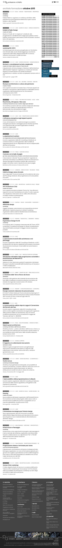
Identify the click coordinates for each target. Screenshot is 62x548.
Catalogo (5, 503)
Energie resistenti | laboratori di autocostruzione (18, 291)
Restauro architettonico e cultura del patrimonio (18, 84)
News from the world (8, 505)
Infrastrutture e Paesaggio (11, 427)
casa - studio (20, 493)
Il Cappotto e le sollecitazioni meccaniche (16, 343)
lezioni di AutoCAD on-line (23, 509)
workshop (38, 99)
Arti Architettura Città (10, 186)
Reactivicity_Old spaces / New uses (14, 102)
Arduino (21, 11)
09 (54, 18)
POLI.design (32, 170)
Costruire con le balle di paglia (12, 154)
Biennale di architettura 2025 (52, 519)
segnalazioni (26, 539)
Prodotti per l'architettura (9, 517)
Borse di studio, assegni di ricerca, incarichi (38, 488)
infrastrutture (34, 425)
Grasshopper (28, 202)
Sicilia (16, 11)
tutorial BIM (49, 514)
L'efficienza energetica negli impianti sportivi (17, 118)
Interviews (5, 515)
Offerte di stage (35, 497)
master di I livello (23, 28)
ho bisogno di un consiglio (21, 487)
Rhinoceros (35, 202)
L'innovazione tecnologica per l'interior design (17, 411)
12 (58, 18)
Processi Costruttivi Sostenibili (30, 254)
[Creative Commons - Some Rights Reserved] (55, 543)
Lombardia (17, 170)
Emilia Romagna (19, 425)
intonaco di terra (34, 323)
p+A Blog (5, 501)
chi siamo (12, 539)
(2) (54, 68)
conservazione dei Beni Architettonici (39, 62)
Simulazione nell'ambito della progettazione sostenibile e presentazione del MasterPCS (21, 257)
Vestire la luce (7, 361)
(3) (45, 68)
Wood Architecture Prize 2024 (52, 527)
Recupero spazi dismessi (25, 99)
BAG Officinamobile (23, 323)
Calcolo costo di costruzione (50, 508)
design (22, 202)
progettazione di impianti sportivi (30, 116)
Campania (17, 202)
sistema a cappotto (19, 340)
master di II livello (30, 184)
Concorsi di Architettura (8, 489)
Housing (5, 393)
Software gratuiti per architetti (22, 513)
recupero (24, 81)
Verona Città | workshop (10, 465)
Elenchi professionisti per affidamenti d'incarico (38, 491)
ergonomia (31, 218)
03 (47, 16)
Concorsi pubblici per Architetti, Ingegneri (37, 485)
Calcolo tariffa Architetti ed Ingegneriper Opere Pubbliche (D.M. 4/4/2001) (52, 504)
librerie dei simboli (21, 511)
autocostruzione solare (39, 288)
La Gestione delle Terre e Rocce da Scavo (16, 275)
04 (48, 16)
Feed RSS (34, 510)
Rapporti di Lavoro (36, 499)
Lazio (17, 28)
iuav (20, 254)
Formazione (6, 11)
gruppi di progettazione (23, 484)
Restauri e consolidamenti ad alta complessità (18, 64)
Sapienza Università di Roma (35, 28)
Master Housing (33, 391)
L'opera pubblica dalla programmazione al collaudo (19, 379)
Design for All (24, 218)
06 (51, 16)
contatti (56, 541)
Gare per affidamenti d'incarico (37, 494)
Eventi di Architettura (8, 484)
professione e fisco (22, 502)
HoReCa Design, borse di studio (13, 172)
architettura (22, 184)
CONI (20, 116)
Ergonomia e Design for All (11, 221)
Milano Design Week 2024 (52, 525)
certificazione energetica (23, 500)
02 (46, 16)
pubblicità (19, 539)
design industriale (24, 358)
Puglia (16, 99)
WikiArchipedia (35, 515)
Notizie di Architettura (8, 491)
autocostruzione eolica (26, 288)
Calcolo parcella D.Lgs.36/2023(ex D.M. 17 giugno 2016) (51, 489)
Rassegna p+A (6, 519)
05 (49, 16)
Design (4, 496)
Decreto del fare (24, 272)
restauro (29, 81)
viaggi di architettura (22, 489)
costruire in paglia (24, 152)
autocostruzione (35, 463)
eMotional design (8, 204)
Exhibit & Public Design (10, 30)
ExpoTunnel (26, 425)
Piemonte (17, 218)
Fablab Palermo (28, 11)
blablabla (19, 498)
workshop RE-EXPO (9, 48)
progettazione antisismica (30, 443)
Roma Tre (35, 81)
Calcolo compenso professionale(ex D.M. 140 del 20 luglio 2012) (52, 498)
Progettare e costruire (8, 507)
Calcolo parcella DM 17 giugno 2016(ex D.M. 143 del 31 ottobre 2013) (52, 493)
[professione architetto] (14, 2)
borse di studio (25, 170)
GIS (20, 81)
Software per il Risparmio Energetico (23, 516)
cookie (56, 539)
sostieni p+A (34, 539)
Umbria (16, 272)
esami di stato (20, 496)
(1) (47, 63)
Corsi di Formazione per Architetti (8, 487)
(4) (53, 76)
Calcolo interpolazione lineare (51, 511)
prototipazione (36, 11)
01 (44, 16)
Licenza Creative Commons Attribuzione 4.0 (43, 543)
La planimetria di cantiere (11, 136)
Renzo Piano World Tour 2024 (52, 522)
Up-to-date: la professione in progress (8, 513)
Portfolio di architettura (37, 501)
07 (52, 16)
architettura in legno (25, 463)
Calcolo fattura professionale (50, 485)
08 (53, 16)
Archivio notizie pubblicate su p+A (7, 498)
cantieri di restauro (24, 62)
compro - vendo (21, 491)
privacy (51, 539)
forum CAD (20, 506)
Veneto (17, 46)
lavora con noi (44, 539)
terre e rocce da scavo (34, 272)
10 (56, 18)
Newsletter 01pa (35, 508)
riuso (33, 99)
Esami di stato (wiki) (37, 517)
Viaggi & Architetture (8, 493)
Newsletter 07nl (35, 506)
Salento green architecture (11, 325)
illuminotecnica (34, 358)
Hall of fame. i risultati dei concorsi (9, 510)
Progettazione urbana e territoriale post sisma (17, 445)
